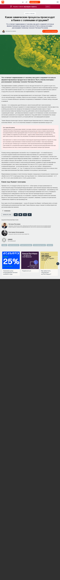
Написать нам (7, 214)
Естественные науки (39, 245)
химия (10, 239)
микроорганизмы (26, 245)
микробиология (13, 245)
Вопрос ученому (30, 13)
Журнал (50, 245)
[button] (57, 263)
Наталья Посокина (11, 31)
